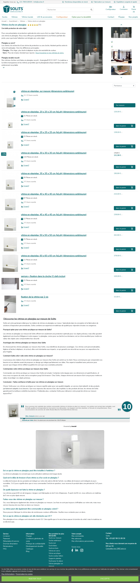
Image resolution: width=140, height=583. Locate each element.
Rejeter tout (35, 579)
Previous (121, 77)
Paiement (6, 538)
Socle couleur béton (56, 556)
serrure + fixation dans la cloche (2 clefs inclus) (43, 276)
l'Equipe (29, 536)
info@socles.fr (39, 2)
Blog (27, 551)
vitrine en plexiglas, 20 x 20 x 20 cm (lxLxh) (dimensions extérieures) (54, 112)
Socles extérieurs (55, 540)
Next (121, 24)
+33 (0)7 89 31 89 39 (117, 538)
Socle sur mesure (55, 538)
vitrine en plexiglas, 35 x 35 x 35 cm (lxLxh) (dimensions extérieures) (54, 173)
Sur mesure (120, 105)
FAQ (4, 549)
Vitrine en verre (54, 551)
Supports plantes (55, 558)
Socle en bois (53, 548)
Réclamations (8, 546)
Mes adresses (76, 538)
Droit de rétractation (10, 544)
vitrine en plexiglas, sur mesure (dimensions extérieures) (47, 91)
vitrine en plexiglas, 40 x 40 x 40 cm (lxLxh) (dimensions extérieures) (54, 194)
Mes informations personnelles (83, 541)
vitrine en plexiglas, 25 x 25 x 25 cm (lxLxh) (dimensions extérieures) (54, 132)
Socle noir (52, 543)
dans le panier (124, 126)
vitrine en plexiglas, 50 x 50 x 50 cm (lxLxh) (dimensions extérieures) (54, 235)
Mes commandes (78, 536)
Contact (108, 533)
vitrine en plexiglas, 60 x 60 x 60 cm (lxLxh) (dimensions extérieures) (54, 256)
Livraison (6, 536)
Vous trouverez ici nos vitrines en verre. (49, 53)
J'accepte (105, 579)
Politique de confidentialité (35, 544)
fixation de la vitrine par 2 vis (34, 297)
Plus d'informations (8, 574)
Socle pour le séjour (56, 561)
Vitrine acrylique (54, 553)
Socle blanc (53, 545)
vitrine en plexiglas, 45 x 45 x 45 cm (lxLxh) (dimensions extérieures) (54, 215)
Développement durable (34, 546)
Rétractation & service (11, 541)
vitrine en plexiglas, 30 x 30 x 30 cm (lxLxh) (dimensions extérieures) (54, 153)
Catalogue (29, 549)
